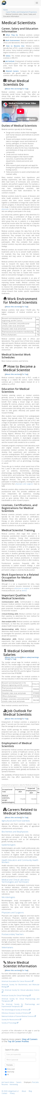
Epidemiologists (9, 844)
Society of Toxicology (9, 1023)
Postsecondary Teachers (13, 934)
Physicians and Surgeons (13, 912)
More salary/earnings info (22, 658)
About (24, 1091)
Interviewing (14, 1084)
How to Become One (14, 46)
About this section (12, 89)
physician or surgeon (22, 588)
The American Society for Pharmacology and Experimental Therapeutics (20, 1005)
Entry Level (11, 1069)
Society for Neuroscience (11, 1020)
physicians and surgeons (24, 484)
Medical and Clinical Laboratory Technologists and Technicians (15, 880)
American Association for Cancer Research (17, 981)
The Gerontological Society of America (15, 1010)
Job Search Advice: (8, 1082)
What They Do (11, 35)
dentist (24, 591)
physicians (5, 209)
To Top (25, 89)
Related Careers (12, 71)
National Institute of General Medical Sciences (18, 1016)
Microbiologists (8, 897)
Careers (18, 1082)
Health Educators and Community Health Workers (20, 861)
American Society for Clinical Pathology (15, 995)
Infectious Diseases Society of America (15, 1013)
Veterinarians (7, 947)
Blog (30, 1091)
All (8, 1074)
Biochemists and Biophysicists (15, 831)
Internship (10, 1072)
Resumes (5, 1084)
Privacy (12, 1093)
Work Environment (12, 40)
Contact (4, 1093)
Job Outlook (9, 61)
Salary (7, 56)
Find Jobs (9, 1065)
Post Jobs (35, 1082)
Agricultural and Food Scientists (16, 820)
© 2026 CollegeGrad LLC (10, 1091)
